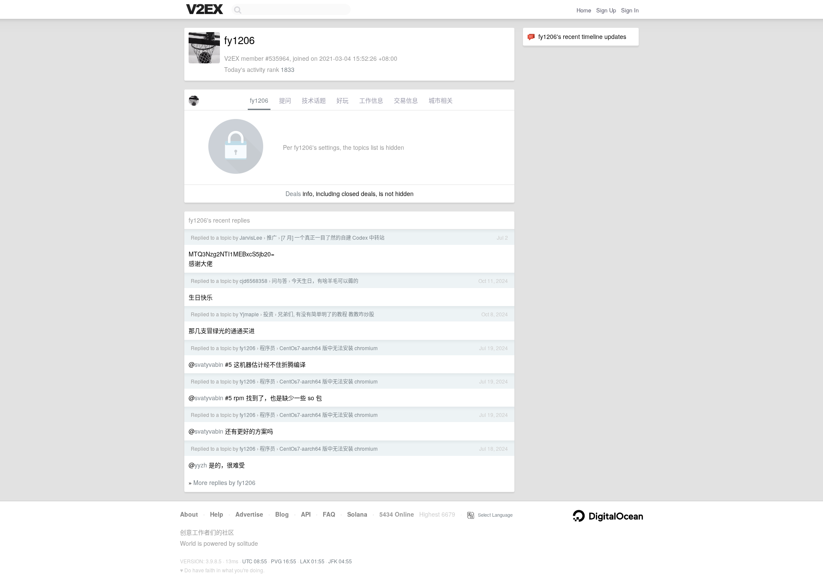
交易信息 (406, 100)
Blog (282, 514)
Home (584, 10)
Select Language (493, 514)
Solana (357, 514)
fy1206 (259, 100)
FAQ (329, 514)
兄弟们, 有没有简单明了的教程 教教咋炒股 (326, 314)
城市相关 (441, 100)
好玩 (342, 100)
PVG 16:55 (283, 561)
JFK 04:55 (340, 561)
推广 (272, 237)
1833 (287, 69)
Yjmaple (249, 314)
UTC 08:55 (254, 561)
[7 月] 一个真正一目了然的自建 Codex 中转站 (332, 237)
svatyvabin (209, 364)
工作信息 (371, 100)
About (189, 514)
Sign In (630, 10)
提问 (285, 100)
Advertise (249, 514)
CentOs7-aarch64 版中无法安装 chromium (328, 347)
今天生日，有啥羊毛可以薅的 (324, 280)
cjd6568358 (253, 280)
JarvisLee (251, 237)
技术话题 (314, 100)
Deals (293, 193)
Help (216, 514)
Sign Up (606, 10)
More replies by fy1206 (224, 482)
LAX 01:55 (312, 561)
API (306, 514)
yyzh (201, 465)
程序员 (267, 347)
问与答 (279, 280)
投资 (268, 314)
